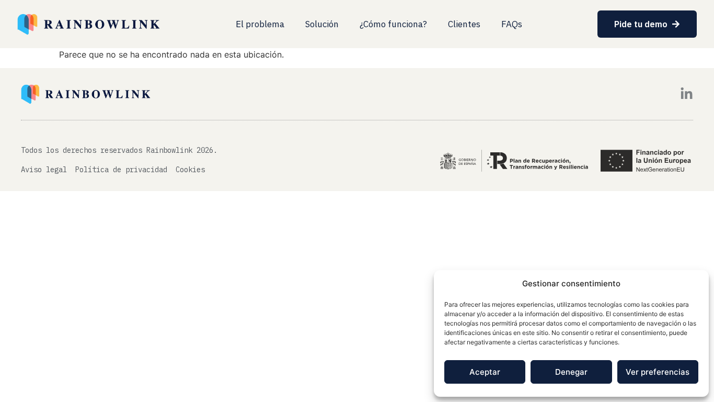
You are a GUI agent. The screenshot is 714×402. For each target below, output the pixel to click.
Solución (322, 24)
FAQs (511, 24)
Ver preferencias (657, 372)
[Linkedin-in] (686, 93)
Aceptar (484, 372)
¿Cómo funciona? (393, 24)
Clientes (464, 24)
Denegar (571, 372)
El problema (260, 24)
